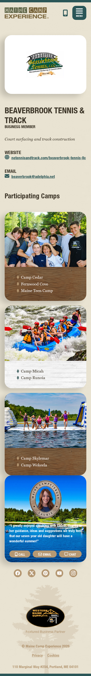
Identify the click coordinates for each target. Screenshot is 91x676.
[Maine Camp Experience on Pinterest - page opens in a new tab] (45, 573)
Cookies (53, 655)
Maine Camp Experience (27, 12)
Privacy (37, 655)
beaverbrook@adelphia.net (33, 176)
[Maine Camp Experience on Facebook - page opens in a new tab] (18, 573)
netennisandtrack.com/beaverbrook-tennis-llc (48, 157)
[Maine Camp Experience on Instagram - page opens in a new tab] (73, 573)
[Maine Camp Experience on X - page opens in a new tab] (32, 573)
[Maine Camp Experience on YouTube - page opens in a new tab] (59, 573)
